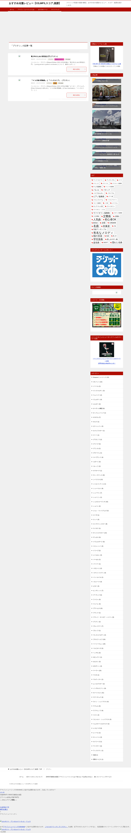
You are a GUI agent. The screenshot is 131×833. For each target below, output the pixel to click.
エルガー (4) (97, 404)
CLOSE (3, 832)
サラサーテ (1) (97, 470)
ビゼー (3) (96, 586)
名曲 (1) (95, 755)
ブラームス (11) (98, 608)
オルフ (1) (96, 421)
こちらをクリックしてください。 (56, 827)
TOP (26, 769)
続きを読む (76, 69)
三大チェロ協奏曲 (118, 212)
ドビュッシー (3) (98, 546)
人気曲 (97, 219)
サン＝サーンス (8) (99, 475)
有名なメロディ (59, 59)
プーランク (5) (97, 595)
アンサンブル (111, 180)
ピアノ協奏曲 (98, 196)
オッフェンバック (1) (99, 413)
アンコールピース (98, 180)
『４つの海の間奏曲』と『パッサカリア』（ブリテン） (50, 80)
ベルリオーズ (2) (98, 648)
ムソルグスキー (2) (99, 684)
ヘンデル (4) (97, 652)
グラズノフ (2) (97, 439)
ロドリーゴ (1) (97, 741)
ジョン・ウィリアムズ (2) (101, 510)
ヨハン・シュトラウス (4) (101, 701)
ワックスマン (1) (98, 750)
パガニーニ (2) (97, 568)
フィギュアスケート (112, 199)
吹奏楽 (106, 226)
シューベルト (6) (98, 488)
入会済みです (4, 807)
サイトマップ (55, 9)
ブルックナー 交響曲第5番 (101, 140)
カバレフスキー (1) (99, 430)
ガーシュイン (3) (98, 426)
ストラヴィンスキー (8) (100, 524)
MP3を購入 (4, 809)
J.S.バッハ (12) (97, 382)
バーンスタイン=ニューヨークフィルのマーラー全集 (107, 361)
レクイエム (115, 203)
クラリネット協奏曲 (117, 183)
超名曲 (96, 242)
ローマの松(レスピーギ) (100, 81)
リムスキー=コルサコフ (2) (101, 724)
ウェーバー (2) (97, 395)
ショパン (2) (97, 506)
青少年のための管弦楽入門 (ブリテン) (44, 56)
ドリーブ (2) (97, 550)
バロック (106, 190)
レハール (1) (97, 732)
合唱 (103, 223)
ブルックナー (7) (98, 626)
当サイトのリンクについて (34, 777)
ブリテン (50, 59)
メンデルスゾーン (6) (99, 688)
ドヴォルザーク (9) (99, 541)
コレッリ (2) (97, 466)
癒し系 (114, 236)
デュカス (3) (97, 537)
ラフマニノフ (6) (98, 710)
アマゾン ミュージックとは (26, 9)
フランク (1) (97, 613)
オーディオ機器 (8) (99, 408)
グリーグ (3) (97, 444)
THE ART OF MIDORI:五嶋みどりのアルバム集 (107, 64)
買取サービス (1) (98, 759)
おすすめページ (42, 9)
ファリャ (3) (97, 599)
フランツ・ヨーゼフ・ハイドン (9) (103, 617)
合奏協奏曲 (112, 223)
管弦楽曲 (68, 59)
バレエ (96, 190)
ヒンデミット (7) (98, 590)
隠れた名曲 (117, 242)
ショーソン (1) (97, 497)
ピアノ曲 (110, 196)
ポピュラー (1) (97, 657)
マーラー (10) (97, 670)
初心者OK (110, 219)
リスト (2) (96, 715)
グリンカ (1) (97, 448)
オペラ (120, 180)
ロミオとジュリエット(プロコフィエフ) (105, 147)
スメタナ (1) (97, 528)
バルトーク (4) (97, 581)
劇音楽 (95, 223)
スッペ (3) (96, 519)
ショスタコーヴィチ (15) (100, 501)
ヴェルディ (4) (97, 399)
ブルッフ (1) (97, 630)
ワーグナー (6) (97, 746)
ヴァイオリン (111, 206)
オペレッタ (96, 183)
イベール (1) (97, 386)
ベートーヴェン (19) (99, 644)
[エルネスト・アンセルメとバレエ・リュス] (15, 821)
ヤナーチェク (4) (98, 697)
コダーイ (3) (97, 461)
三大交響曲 (96, 216)
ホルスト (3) (97, 661)
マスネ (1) (96, 675)
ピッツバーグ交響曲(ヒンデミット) (103, 127)
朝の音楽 (97, 236)
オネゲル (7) (97, 417)
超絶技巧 (105, 242)
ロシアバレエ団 (98, 206)
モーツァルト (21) (98, 692)
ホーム (12, 9)
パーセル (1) (97, 559)
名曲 (55, 83)
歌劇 (107, 236)
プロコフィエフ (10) (99, 639)
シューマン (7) (97, 493)
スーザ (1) (96, 515)
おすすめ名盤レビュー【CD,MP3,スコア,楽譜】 (35, 3)
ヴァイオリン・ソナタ (99, 209)
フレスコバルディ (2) (99, 635)
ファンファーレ (98, 200)
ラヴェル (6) (97, 706)
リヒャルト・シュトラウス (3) (102, 719)
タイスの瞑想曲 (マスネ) (100, 161)
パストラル (110, 193)
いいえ (2, 792)
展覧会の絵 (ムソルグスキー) (102, 99)
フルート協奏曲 (97, 203)
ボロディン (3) (97, 666)
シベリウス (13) (98, 479)
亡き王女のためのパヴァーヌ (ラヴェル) (105, 106)
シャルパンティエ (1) (99, 484)
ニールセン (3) (97, 555)
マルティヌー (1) (98, 679)
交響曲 (107, 216)
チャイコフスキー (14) (100, 533)
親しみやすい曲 (112, 239)
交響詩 (117, 216)
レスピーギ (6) (97, 728)
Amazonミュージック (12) (101, 377)
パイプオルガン (98, 193)
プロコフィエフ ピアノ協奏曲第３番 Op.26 (106, 154)
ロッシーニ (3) (97, 737)
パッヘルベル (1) (98, 577)
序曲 (115, 226)
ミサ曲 (106, 203)
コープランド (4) (98, 457)
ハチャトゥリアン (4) (99, 573)
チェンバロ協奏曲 (109, 186)
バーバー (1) (97, 564)
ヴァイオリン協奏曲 (101, 213)
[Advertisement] (65, 25)
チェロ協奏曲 (97, 186)
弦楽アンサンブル (99, 229)
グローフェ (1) (97, 453)
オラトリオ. (105, 183)
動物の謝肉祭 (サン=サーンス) (102, 134)
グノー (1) (96, 435)
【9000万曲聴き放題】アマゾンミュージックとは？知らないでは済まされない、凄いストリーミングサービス (78, 777)
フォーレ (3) (97, 604)
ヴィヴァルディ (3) (99, 390)
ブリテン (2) (97, 621)
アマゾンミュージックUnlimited (14, 827)
